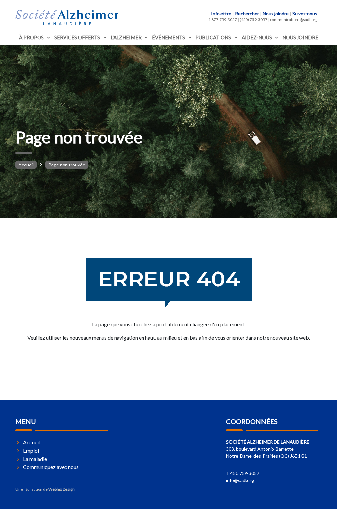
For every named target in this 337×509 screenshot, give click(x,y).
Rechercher (247, 13)
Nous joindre (276, 13)
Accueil (26, 164)
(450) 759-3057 (253, 19)
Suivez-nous (304, 13)
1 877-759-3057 (222, 19)
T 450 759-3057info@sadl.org (242, 476)
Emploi (31, 450)
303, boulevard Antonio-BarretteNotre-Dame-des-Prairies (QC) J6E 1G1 (267, 449)
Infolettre (221, 13)
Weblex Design (61, 489)
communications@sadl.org (293, 19)
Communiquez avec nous (51, 467)
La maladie (35, 459)
